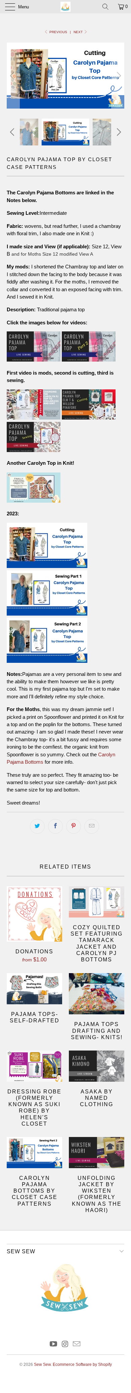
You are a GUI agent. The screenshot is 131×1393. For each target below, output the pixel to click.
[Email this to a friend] (91, 826)
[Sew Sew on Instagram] (65, 1344)
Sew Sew (42, 1364)
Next (79, 32)
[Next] (118, 76)
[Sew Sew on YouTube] (53, 1344)
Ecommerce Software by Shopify (82, 1364)
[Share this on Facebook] (55, 826)
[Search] (108, 7)
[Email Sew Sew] (77, 1344)
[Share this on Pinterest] (73, 826)
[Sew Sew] (65, 6)
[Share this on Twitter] (37, 826)
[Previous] (13, 76)
